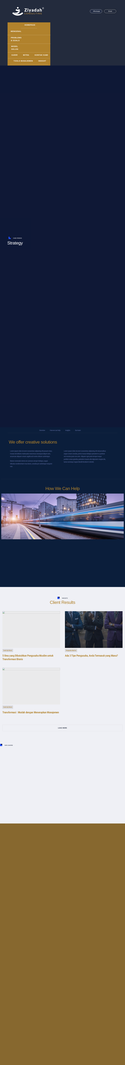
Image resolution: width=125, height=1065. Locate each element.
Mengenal (16, 31)
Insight (42, 61)
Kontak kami (41, 55)
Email (110, 11)
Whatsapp (96, 11)
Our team (78, 430)
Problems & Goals (16, 39)
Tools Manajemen (23, 61)
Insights (67, 430)
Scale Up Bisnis (7, 650)
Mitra (26, 55)
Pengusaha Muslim (71, 650)
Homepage (30, 25)
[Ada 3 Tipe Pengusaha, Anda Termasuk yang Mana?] (94, 629)
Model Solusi (14, 47)
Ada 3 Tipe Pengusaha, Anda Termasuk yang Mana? (91, 655)
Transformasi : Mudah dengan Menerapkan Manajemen (30, 712)
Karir (15, 55)
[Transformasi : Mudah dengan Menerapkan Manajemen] (31, 686)
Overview (42, 430)
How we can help (55, 430)
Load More (62, 728)
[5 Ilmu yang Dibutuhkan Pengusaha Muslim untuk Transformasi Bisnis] (31, 629)
